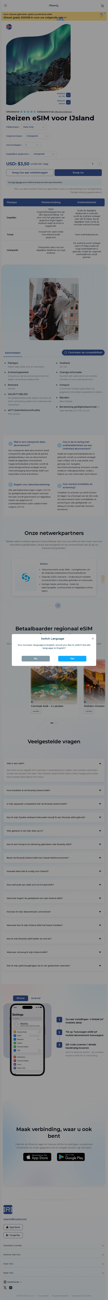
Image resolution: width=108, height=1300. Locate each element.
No (35, 658)
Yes (72, 658)
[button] (92, 638)
